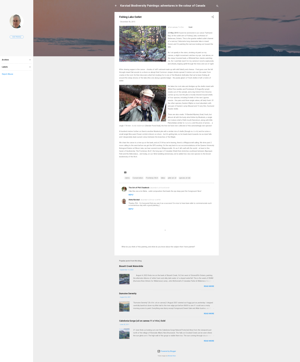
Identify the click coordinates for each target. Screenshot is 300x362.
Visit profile (16, 37)
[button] (212, 17)
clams (127, 178)
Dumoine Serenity (127, 293)
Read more (209, 286)
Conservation (138, 178)
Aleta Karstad (134, 200)
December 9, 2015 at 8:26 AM (159, 188)
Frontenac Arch (152, 178)
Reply (131, 195)
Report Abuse (7, 74)
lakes (163, 178)
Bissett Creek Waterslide (131, 266)
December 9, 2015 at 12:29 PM (150, 200)
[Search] (217, 6)
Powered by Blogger (168, 351)
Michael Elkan (172, 356)
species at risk (184, 178)
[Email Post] (125, 173)
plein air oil (172, 178)
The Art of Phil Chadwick (139, 188)
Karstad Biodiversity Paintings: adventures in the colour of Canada (162, 5)
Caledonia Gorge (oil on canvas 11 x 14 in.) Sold (142, 321)
